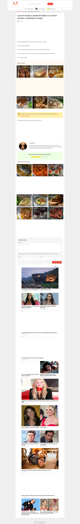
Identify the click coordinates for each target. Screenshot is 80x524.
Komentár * (20, 242)
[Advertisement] (40, 30)
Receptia (17, 11)
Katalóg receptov (30, 8)
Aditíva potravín (53, 8)
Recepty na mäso (21, 11)
